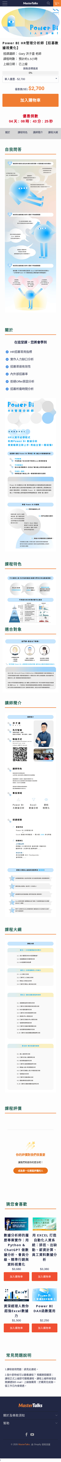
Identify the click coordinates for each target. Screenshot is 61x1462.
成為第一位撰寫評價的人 (30, 1170)
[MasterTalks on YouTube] (32, 1435)
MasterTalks (24, 1444)
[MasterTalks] (30, 3)
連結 (33, 1369)
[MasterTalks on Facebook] (26, 1435)
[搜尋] (50, 3)
